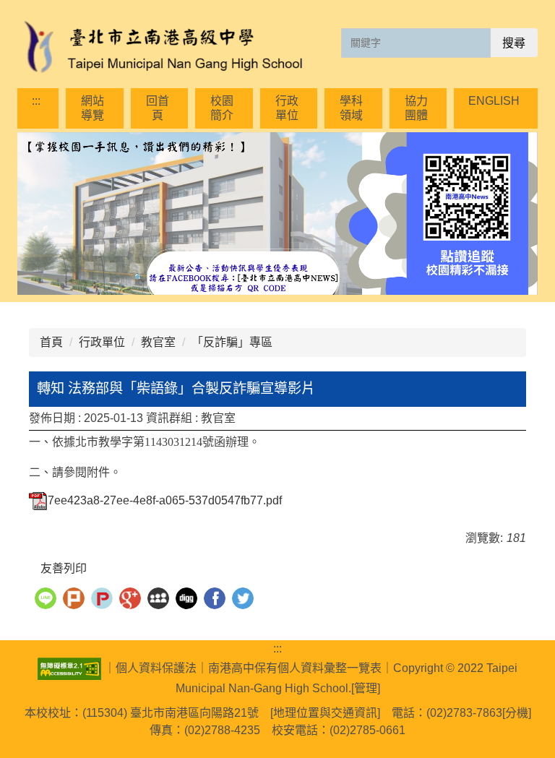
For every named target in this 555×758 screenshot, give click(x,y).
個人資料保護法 (156, 668)
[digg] (188, 600)
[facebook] (216, 600)
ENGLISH (494, 101)
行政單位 (286, 108)
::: (36, 101)
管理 (365, 688)
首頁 (51, 342)
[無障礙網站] (71, 668)
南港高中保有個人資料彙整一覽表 (295, 668)
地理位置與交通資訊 (325, 713)
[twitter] (244, 600)
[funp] (103, 600)
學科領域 (351, 108)
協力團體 (416, 108)
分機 (516, 713)
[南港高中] (161, 47)
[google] (132, 600)
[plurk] (75, 600)
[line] (47, 600)
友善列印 (63, 568)
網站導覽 (92, 108)
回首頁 (157, 108)
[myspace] (160, 600)
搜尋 (513, 43)
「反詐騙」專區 (232, 342)
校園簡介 (221, 108)
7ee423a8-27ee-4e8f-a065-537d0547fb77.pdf (165, 500)
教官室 (158, 342)
